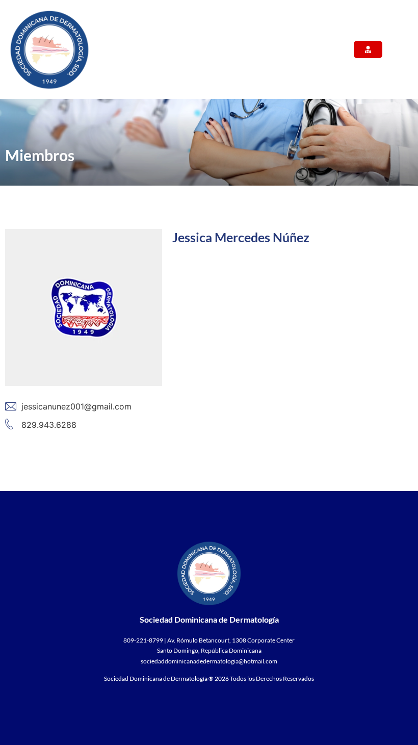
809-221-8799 (143, 640)
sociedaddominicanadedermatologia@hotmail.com (209, 661)
